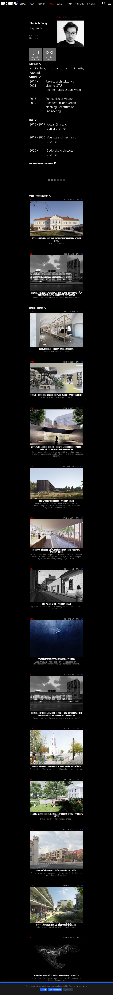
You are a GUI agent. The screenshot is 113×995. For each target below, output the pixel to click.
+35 (82, 362)
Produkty (79, 4)
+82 (82, 200)
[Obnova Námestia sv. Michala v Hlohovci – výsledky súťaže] (56, 747)
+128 (81, 829)
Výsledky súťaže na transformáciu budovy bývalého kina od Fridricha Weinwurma (56, 608)
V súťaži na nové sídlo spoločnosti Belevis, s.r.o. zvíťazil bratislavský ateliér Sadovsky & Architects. (56, 874)
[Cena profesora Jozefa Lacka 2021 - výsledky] (56, 638)
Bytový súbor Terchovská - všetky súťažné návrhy (56, 925)
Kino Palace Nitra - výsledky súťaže (56, 604)
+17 (82, 312)
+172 (81, 466)
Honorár (91, 4)
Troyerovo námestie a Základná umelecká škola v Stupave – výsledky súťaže (56, 551)
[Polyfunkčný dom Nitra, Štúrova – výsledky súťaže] (56, 850)
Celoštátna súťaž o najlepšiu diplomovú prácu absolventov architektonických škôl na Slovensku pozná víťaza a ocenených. (56, 663)
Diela (31, 4)
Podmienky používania (78, 986)
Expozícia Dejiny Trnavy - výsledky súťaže (56, 349)
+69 (82, 254)
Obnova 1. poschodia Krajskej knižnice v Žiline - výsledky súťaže (56, 395)
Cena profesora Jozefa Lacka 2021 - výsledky (56, 659)
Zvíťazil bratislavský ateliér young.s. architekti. (56, 819)
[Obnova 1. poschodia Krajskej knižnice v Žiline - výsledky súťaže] (56, 378)
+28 (82, 729)
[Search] (103, 3)
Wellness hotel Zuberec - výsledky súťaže (56, 501)
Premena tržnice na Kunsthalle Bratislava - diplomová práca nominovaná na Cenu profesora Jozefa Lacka (56, 294)
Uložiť (43, 989)
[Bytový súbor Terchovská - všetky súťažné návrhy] (56, 905)
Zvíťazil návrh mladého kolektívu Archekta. (56, 398)
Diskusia (41, 4)
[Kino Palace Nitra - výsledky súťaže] (56, 586)
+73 (82, 408)
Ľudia (51, 4)
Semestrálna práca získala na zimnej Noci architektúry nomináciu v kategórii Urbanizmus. (56, 979)
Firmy (69, 4)
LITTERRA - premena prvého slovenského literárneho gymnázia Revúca (56, 240)
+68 (82, 886)
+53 (82, 569)
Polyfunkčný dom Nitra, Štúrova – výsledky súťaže (57, 871)
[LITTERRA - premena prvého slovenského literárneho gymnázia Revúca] (56, 218)
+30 (82, 619)
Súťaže (60, 4)
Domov (23, 4)
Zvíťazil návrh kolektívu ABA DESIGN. (56, 351)
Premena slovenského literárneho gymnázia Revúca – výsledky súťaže (56, 815)
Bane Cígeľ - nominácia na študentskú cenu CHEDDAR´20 (56, 976)
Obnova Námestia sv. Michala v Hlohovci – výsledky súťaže (56, 767)
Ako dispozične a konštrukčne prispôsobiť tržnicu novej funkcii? (56, 298)
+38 (82, 518)
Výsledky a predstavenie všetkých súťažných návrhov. (56, 927)
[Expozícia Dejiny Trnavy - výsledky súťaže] (56, 330)
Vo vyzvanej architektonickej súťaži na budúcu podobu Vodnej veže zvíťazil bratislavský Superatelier (56, 448)
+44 (82, 938)
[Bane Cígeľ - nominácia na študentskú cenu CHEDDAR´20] (56, 956)
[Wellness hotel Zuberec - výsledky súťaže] (56, 483)
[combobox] (103, 3)
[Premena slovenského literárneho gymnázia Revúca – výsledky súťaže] (56, 796)
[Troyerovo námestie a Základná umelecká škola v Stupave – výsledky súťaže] (56, 533)
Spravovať (68, 989)
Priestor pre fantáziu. (56, 243)
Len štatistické (55, 989)
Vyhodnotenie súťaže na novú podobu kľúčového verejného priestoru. (56, 769)
